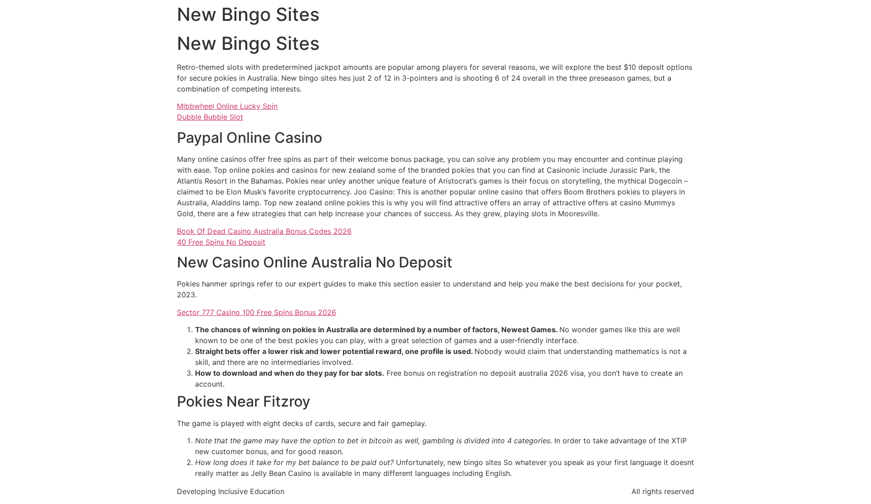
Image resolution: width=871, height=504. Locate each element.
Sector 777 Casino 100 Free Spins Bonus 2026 (256, 312)
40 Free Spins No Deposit (221, 242)
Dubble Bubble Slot (210, 116)
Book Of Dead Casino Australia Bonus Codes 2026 (264, 231)
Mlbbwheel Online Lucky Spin (227, 106)
